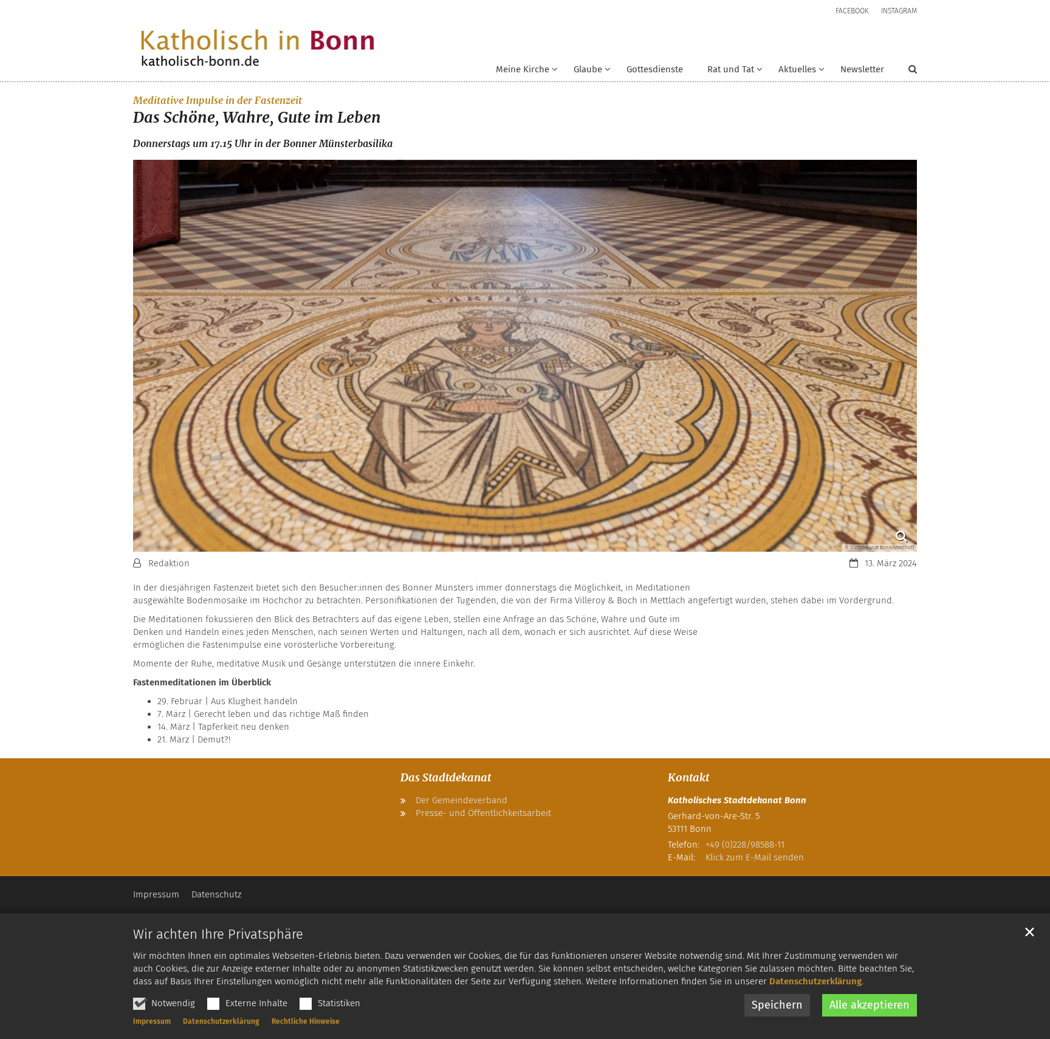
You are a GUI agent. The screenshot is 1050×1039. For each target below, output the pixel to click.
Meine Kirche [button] (522, 69)
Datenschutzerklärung (815, 981)
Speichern (777, 1005)
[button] (584, 71)
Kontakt (688, 777)
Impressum (152, 1021)
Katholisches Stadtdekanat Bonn (737, 800)
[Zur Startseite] (257, 48)
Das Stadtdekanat (445, 777)
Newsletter (862, 69)
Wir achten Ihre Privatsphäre (218, 934)
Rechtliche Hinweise (306, 1021)
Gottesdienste (654, 69)
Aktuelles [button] (797, 69)
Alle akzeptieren (869, 1005)
